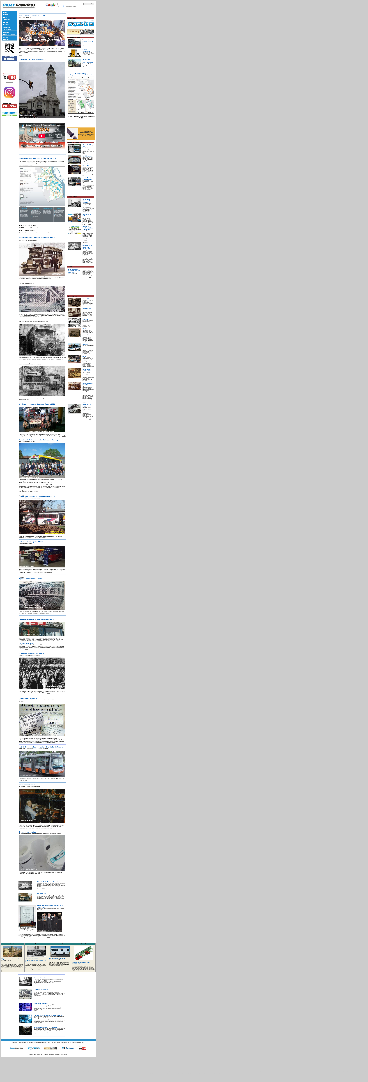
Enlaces (6, 37)
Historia (5, 22)
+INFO (64, 436)
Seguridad (6, 27)
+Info (62, 359)
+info (50, 278)
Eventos (6, 32)
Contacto (6, 39)
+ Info (84, 45)
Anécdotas (6, 19)
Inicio (5, 12)
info (91, 315)
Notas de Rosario (9, 34)
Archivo (5, 17)
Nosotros (6, 14)
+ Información (9, 82)
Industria (6, 24)
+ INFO (20, 55)
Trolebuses (7, 29)
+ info (50, 572)
